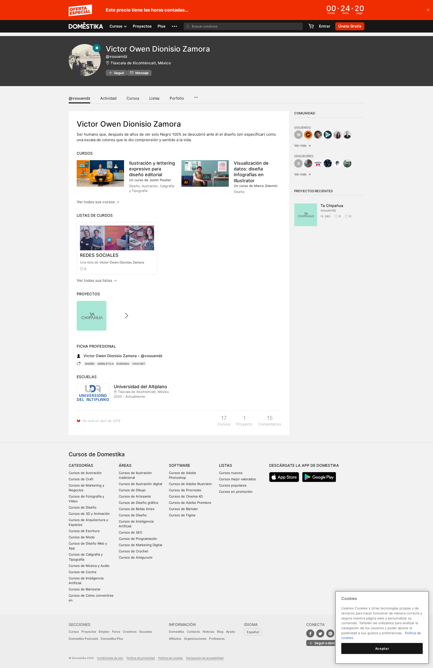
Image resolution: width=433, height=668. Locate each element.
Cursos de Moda (81, 537)
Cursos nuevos (231, 473)
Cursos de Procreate (185, 490)
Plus (161, 26)
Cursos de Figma (182, 515)
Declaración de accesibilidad (205, 658)
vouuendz (328, 210)
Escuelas (145, 631)
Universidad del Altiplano (140, 386)
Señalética (105, 363)
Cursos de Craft (81, 479)
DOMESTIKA (86, 26)
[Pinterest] (330, 633)
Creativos (130, 631)
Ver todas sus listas (95, 280)
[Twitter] (320, 633)
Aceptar (382, 648)
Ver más (302, 145)
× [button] (428, 9)
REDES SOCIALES (99, 255)
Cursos (133, 98)
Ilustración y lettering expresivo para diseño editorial (152, 168)
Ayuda (230, 631)
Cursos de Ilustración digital (140, 484)
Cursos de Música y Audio (89, 566)
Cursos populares (233, 485)
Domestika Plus (112, 638)
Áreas (125, 465)
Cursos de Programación (138, 539)
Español (253, 632)
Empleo (104, 631)
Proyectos (142, 26)
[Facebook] (310, 633)
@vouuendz (79, 98)
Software (179, 465)
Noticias (208, 631)
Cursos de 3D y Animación (89, 514)
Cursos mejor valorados (237, 479)
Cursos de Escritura (84, 531)
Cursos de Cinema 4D (186, 496)
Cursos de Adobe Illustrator (190, 484)
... (196, 95)
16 (298, 135)
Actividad (108, 98)
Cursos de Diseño (82, 507)
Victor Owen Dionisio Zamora (121, 262)
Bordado (123, 363)
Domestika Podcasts (83, 638)
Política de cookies (170, 658)
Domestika (176, 631)
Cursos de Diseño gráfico (138, 503)
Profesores (217, 638)
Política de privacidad (141, 658)
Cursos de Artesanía (135, 496)
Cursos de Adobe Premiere (190, 503)
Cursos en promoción (236, 492)
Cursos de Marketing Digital (140, 545)
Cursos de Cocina (82, 572)
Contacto (193, 631)
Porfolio (177, 98)
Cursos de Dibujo (132, 490)
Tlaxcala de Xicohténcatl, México (141, 63)
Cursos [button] (116, 26)
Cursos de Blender (183, 509)
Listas (154, 98)
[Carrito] (311, 26)
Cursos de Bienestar (84, 589)
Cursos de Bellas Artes (136, 509)
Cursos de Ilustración (85, 473)
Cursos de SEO (130, 532)
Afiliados (175, 638)
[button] (174, 26)
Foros (116, 631)
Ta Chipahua (331, 205)
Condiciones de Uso (110, 658)
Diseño (89, 363)
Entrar (324, 26)
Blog (220, 631)
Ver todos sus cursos (96, 201)
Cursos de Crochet (133, 551)
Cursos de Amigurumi (135, 557)
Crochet (138, 363)
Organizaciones (195, 638)
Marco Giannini (265, 186)
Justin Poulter (160, 180)
